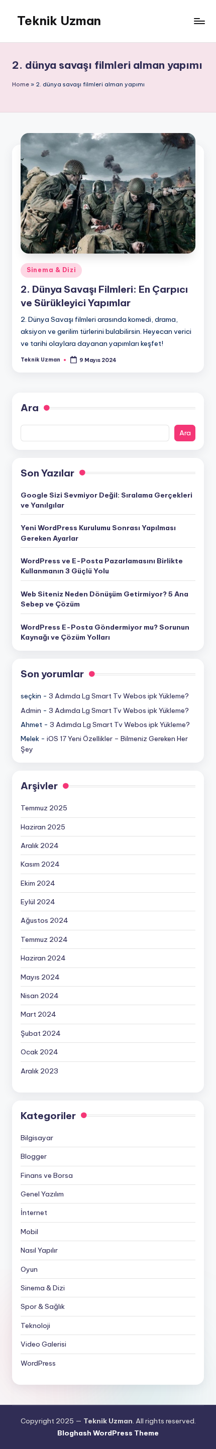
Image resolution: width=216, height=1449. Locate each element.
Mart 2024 (38, 1014)
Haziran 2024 (43, 957)
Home (20, 84)
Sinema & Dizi (51, 270)
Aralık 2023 (39, 1070)
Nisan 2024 (40, 995)
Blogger (34, 1156)
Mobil (29, 1231)
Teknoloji (35, 1325)
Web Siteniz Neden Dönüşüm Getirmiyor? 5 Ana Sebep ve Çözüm (104, 599)
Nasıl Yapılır (39, 1250)
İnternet (34, 1212)
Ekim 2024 (38, 883)
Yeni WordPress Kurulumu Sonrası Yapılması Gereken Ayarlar (98, 532)
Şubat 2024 (41, 1033)
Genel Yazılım (42, 1193)
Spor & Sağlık (43, 1306)
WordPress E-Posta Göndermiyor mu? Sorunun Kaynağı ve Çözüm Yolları (105, 632)
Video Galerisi (43, 1344)
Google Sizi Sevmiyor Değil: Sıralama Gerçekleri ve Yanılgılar (106, 500)
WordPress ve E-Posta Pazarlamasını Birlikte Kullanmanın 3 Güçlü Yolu (102, 565)
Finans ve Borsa (47, 1175)
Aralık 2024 (40, 845)
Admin (31, 710)
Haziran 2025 (43, 826)
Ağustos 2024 (44, 920)
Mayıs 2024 (40, 977)
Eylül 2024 (38, 901)
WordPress (38, 1363)
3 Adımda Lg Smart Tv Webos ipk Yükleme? (119, 695)
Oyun (29, 1269)
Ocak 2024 (39, 1051)
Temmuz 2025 (44, 807)
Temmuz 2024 (44, 939)
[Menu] (199, 21)
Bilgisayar (37, 1137)
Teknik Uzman (59, 20)
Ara (30, 408)
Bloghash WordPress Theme (108, 1432)
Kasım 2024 (40, 864)
